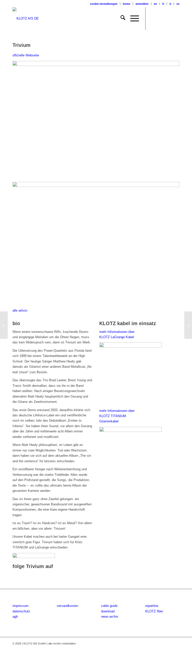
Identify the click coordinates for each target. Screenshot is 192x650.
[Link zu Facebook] (153, 18)
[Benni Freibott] (4, 325)
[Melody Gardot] (188, 325)
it (170, 3)
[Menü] (132, 18)
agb (15, 616)
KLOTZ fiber (154, 611)
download (107, 611)
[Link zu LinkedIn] (176, 18)
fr (163, 3)
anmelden (142, 3)
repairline (151, 606)
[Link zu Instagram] (160, 18)
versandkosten (67, 606)
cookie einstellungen (104, 3)
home (126, 3)
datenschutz (21, 611)
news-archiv (109, 616)
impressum (20, 606)
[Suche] (120, 18)
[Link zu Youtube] (168, 18)
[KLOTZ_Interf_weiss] (25, 18)
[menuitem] (104, 4)
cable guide (109, 606)
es (178, 3)
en (155, 3)
